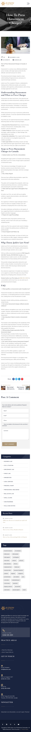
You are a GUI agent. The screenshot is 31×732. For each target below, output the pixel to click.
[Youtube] (18, 724)
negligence (20, 573)
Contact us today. (7, 633)
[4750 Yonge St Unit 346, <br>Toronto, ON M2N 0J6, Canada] (2, 694)
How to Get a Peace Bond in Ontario (13, 529)
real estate (6, 580)
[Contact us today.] (4, 630)
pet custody (16, 577)
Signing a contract (8, 586)
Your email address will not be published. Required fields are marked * (14, 405)
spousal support (16, 589)
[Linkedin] (19, 379)
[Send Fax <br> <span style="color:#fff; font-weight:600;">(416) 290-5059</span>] (2, 685)
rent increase (7, 583)
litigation (13, 573)
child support (7, 557)
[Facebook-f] (2, 724)
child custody (15, 554)
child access (6, 554)
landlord (6, 573)
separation (15, 583)
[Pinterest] (22, 379)
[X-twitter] (14, 724)
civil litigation (16, 557)
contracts (21, 560)
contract (14, 560)
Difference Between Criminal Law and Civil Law (15, 521)
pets (23, 577)
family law (17, 567)
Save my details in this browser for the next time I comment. (15, 425)
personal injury (7, 577)
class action (6, 560)
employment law (7, 567)
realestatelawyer (15, 580)
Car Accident (18, 550)
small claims (6, 589)
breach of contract (8, 550)
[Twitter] (16, 379)
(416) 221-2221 (23, 278)
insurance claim (7, 570)
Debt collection (7, 563)
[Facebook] (13, 379)
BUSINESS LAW (17, 60)
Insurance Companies (18, 570)
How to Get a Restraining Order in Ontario (15, 537)
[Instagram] (10, 724)
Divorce (15, 563)
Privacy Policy (25, 729)
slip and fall (17, 586)
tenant (24, 589)
